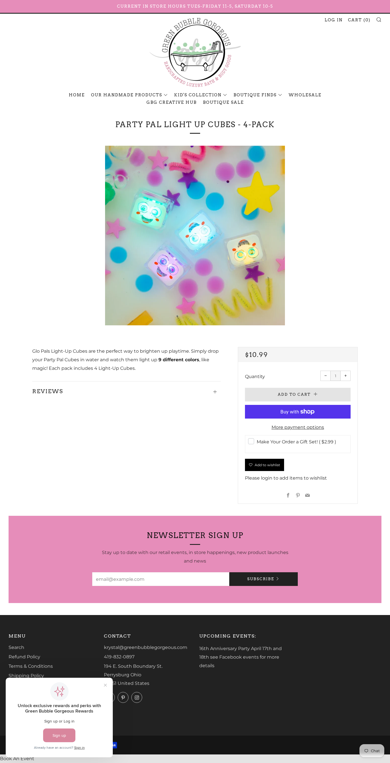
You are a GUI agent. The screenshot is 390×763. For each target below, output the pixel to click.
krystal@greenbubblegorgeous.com (145, 647)
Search (16, 647)
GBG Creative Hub (171, 102)
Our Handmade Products (126, 95)
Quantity (255, 376)
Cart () (359, 20)
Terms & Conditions (31, 666)
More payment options (298, 427)
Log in (334, 20)
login (266, 478)
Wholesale (305, 95)
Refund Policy (24, 656)
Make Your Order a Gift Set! (296, 442)
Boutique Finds (255, 95)
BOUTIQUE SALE (223, 102)
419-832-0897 (119, 656)
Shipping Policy (26, 675)
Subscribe (260, 579)
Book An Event (17, 758)
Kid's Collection (198, 95)
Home (77, 95)
